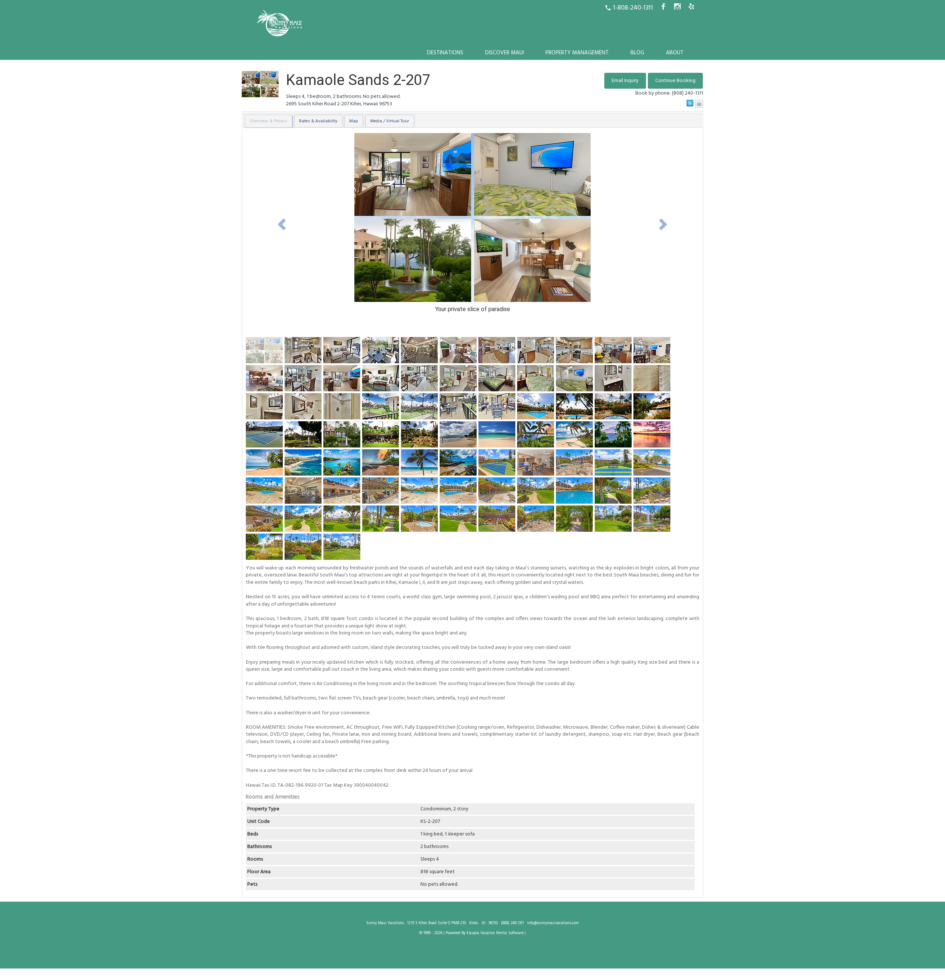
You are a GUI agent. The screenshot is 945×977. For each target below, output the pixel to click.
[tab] (269, 121)
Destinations (445, 52)
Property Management (577, 52)
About (675, 52)
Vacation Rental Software (501, 933)
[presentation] (268, 121)
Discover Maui (504, 52)
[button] (675, 81)
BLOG (637, 52)
